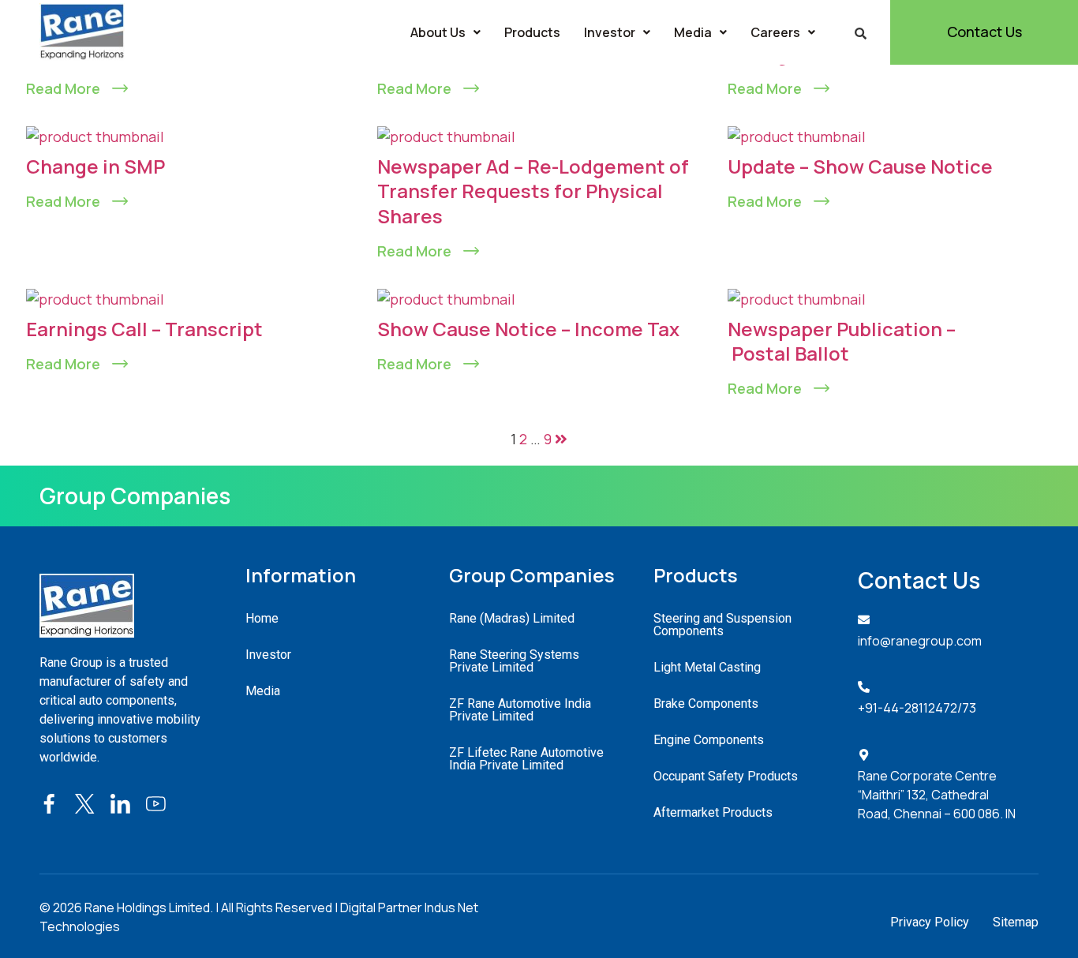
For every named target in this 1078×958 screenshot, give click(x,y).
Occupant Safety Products (725, 776)
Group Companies (134, 496)
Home (262, 618)
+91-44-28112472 (907, 708)
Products (532, 32)
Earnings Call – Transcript (144, 329)
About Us (438, 32)
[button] (445, 32)
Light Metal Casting (707, 667)
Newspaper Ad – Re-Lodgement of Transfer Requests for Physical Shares (533, 190)
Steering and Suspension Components (722, 624)
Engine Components (708, 739)
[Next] (561, 438)
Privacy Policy (929, 922)
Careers (775, 32)
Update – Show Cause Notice (860, 166)
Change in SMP (95, 166)
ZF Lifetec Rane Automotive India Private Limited (526, 759)
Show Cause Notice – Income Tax (528, 329)
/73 (966, 708)
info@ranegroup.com (920, 640)
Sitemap (1016, 922)
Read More (63, 88)
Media (693, 32)
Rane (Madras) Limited (512, 618)
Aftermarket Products (713, 812)
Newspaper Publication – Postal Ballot (842, 341)
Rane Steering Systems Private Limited (514, 661)
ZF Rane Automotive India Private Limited (520, 710)
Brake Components (705, 703)
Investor (609, 32)
